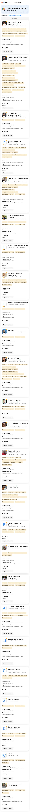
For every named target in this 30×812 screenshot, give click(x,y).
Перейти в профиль (7, 51)
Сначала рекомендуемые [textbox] (13, 15)
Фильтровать (15, 18)
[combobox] (14, 16)
